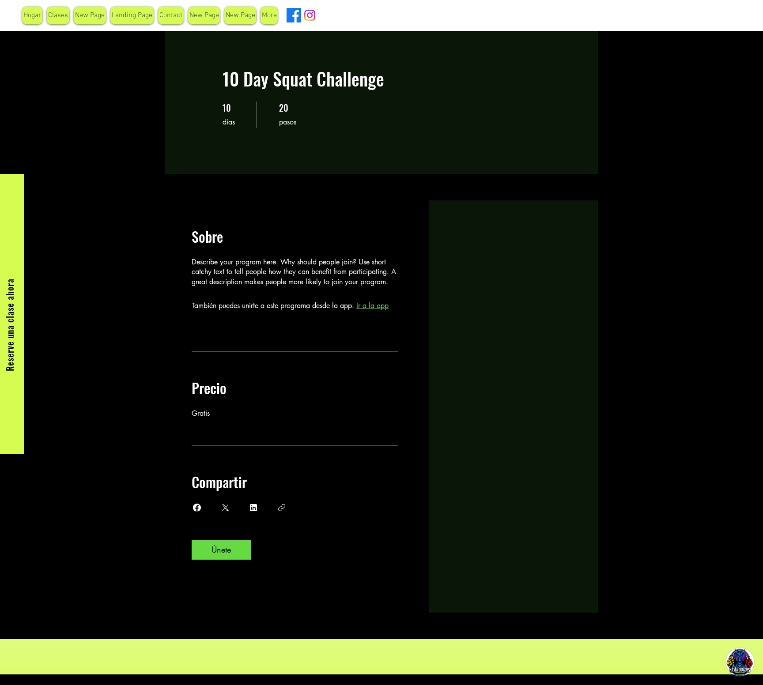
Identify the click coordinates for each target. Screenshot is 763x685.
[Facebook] (294, 15)
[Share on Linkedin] (253, 507)
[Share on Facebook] (197, 507)
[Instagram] (309, 15)
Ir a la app (372, 305)
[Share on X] (225, 507)
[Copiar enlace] (281, 507)
